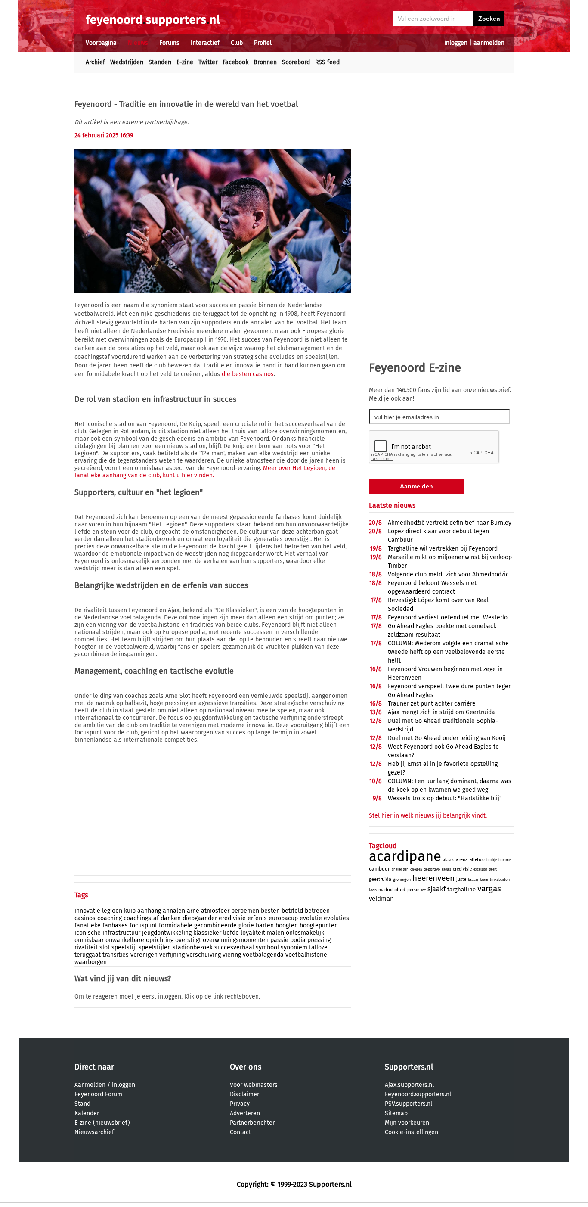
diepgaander (200, 918)
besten (270, 911)
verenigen (144, 954)
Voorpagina (101, 43)
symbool (267, 947)
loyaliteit (253, 932)
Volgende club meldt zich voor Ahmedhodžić (448, 574)
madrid (385, 890)
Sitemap (396, 1113)
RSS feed (327, 62)
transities (115, 954)
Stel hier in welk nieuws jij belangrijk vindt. (428, 815)
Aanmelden (89, 1085)
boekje (491, 860)
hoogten (286, 925)
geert (493, 869)
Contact (240, 1132)
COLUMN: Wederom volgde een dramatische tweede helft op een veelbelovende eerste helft (448, 652)
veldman (381, 898)
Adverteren (245, 1113)
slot (104, 947)
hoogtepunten (319, 925)
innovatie (87, 911)
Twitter (207, 62)
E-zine (184, 62)
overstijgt (188, 940)
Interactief (205, 43)
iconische (87, 932)
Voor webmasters (254, 1085)
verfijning (172, 954)
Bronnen (265, 62)
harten (265, 925)
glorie (246, 925)
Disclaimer (244, 1094)
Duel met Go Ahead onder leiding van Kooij (447, 738)
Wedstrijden (126, 62)
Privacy (240, 1103)
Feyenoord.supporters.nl (418, 1094)
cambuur (379, 869)
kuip (130, 911)
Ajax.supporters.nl (409, 1085)
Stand (82, 1103)
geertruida (380, 879)
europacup (283, 918)
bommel (504, 860)
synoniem (294, 947)
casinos (85, 918)
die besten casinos (248, 374)
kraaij (473, 879)
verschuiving (203, 954)
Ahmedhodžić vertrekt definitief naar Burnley (449, 522)
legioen (112, 911)
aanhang (149, 911)
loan (373, 890)
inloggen (455, 43)
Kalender (86, 1113)
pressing (319, 940)
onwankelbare (124, 940)
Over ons (245, 1067)
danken (171, 918)
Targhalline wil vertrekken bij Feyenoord (443, 548)
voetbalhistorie (306, 954)
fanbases (115, 925)
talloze (318, 947)
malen (275, 932)
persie (413, 890)
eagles (446, 869)
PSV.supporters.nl (408, 1103)
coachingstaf (141, 918)
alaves (448, 860)
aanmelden (488, 43)
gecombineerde (215, 925)
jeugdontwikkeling (167, 932)
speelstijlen (155, 947)
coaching (109, 918)
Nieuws (138, 43)
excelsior (480, 869)
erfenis (257, 918)
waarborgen (90, 962)
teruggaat (87, 954)
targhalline (461, 889)
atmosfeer (215, 911)
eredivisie (232, 918)
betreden (317, 911)
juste (461, 879)
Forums (169, 43)
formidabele (175, 925)
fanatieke (87, 925)
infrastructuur (121, 932)
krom (484, 880)
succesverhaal (234, 947)
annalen (174, 911)
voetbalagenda (263, 954)
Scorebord (296, 62)
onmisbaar (89, 940)
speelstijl (124, 947)
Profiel (263, 43)
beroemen (245, 911)
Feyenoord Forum (98, 1094)
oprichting (159, 940)
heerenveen (433, 878)
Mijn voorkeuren (407, 1122)
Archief (95, 62)
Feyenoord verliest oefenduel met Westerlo (448, 617)
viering (232, 954)
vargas (489, 888)
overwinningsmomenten (236, 940)
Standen (160, 62)
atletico (477, 859)
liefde (231, 932)
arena (462, 859)
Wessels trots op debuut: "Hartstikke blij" (445, 798)
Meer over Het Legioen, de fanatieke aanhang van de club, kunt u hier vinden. (204, 471)
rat (423, 890)
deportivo (432, 869)
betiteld (292, 911)
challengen (400, 869)
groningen (402, 879)
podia (298, 940)
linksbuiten (500, 879)
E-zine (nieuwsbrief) (102, 1122)
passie (279, 940)
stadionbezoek (193, 947)
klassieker (207, 932)
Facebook (235, 62)
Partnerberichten (253, 1122)
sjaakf (436, 889)
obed (399, 890)
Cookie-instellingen (411, 1132)
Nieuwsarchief (94, 1132)
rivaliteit (86, 947)
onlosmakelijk (305, 932)
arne (193, 911)
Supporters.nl (409, 1067)
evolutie (311, 918)
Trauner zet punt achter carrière (432, 703)
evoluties (336, 918)
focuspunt (143, 925)
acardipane (405, 856)
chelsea (416, 869)
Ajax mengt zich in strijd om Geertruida (441, 712)
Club (237, 43)
